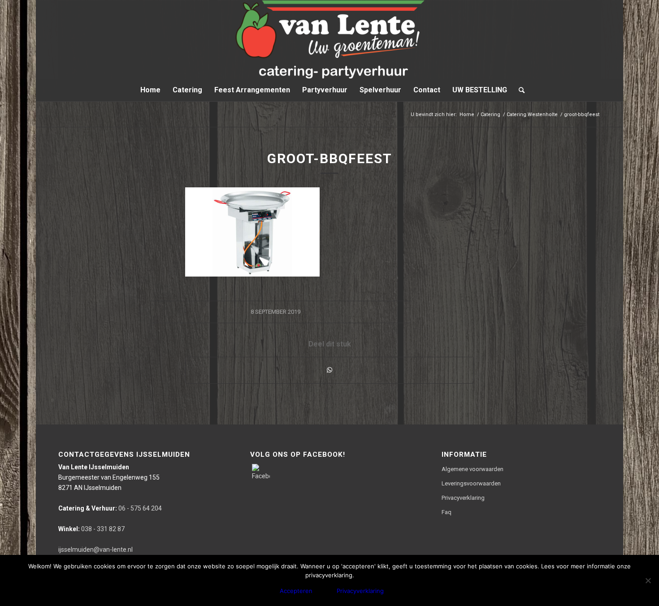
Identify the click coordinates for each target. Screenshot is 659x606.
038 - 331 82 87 (91, 528)
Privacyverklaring (463, 497)
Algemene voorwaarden (472, 469)
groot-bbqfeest (329, 158)
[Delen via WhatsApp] (329, 370)
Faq (446, 512)
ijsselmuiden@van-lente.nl (95, 549)
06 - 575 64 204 (110, 508)
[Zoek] (519, 90)
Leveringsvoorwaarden (471, 483)
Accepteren (296, 590)
